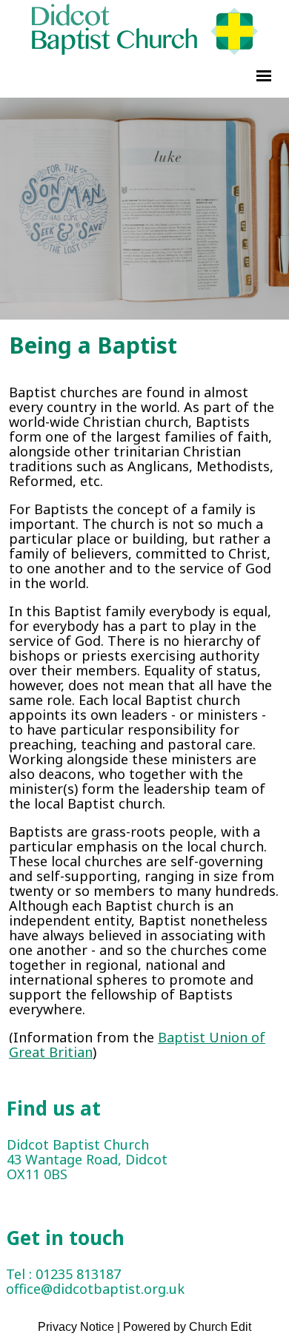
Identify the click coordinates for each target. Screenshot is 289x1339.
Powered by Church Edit (187, 1327)
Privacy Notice (76, 1327)
